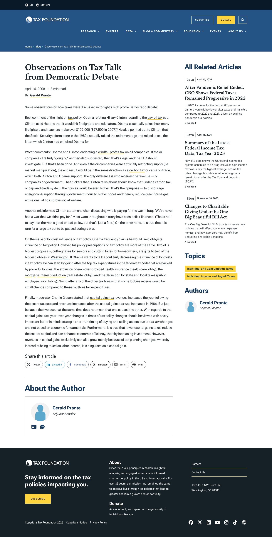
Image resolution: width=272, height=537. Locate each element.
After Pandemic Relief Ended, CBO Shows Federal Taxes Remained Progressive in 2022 (215, 93)
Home (28, 46)
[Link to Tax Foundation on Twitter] (200, 522)
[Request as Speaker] (42, 427)
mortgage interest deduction (45, 275)
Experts (113, 31)
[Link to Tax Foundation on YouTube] (218, 522)
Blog (38, 46)
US (31, 5)
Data (129, 31)
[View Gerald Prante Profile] (34, 427)
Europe (46, 5)
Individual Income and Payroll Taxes (211, 276)
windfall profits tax (111, 152)
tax (70, 117)
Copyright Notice (76, 522)
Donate (226, 20)
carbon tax (137, 170)
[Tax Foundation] (47, 20)
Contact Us (198, 472)
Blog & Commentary (158, 31)
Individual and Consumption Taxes (210, 268)
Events (216, 31)
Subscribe (202, 20)
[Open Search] (243, 20)
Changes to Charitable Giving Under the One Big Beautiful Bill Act (207, 212)
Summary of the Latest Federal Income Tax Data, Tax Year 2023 (207, 148)
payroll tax (154, 117)
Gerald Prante (40, 95)
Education (192, 31)
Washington (59, 257)
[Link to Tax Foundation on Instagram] (226, 522)
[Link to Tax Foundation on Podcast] (244, 522)
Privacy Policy (98, 522)
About (115, 462)
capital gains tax (102, 297)
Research (88, 31)
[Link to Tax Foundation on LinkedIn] (209, 522)
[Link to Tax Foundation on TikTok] (235, 522)
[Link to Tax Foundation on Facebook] (191, 522)
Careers (196, 464)
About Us (235, 31)
